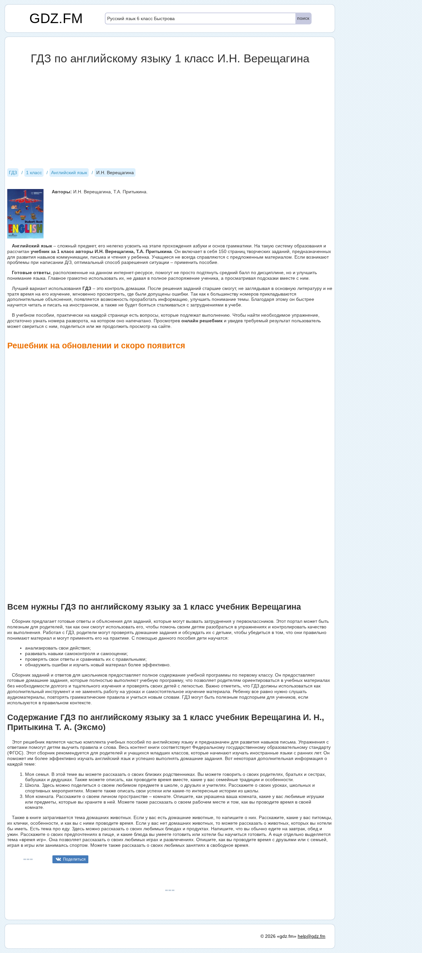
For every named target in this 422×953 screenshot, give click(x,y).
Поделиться (74, 859)
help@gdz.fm (311, 936)
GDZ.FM (56, 18)
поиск (303, 18)
